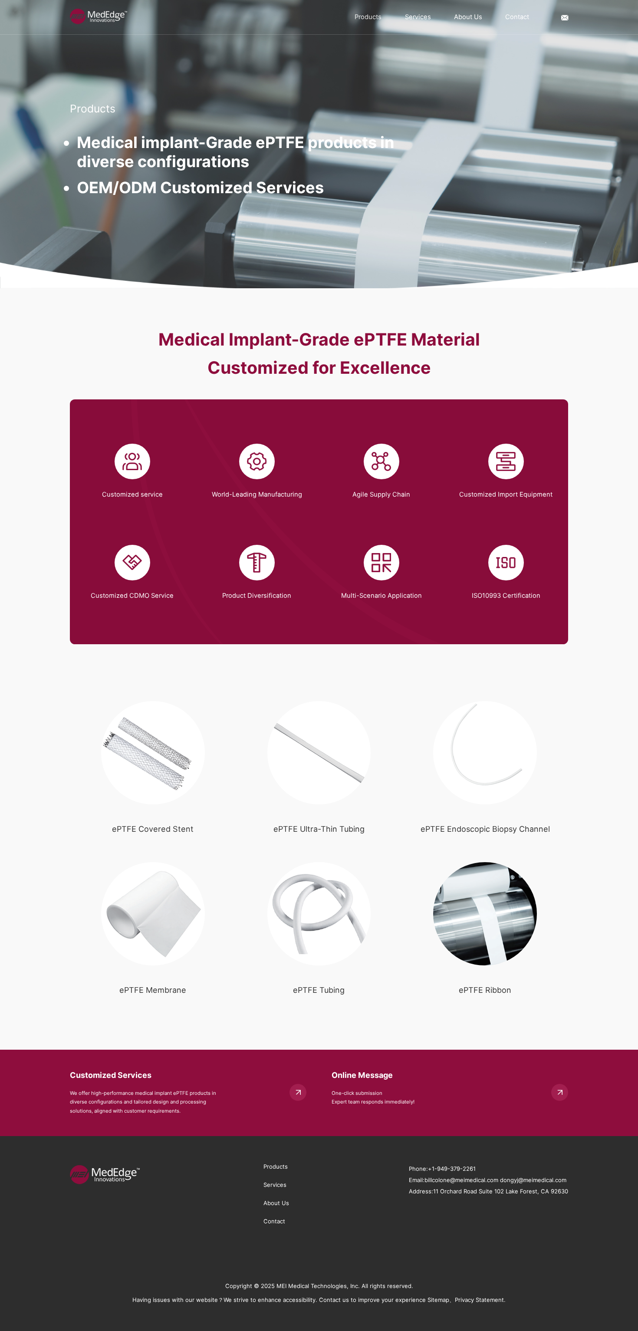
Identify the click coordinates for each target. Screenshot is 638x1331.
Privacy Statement (479, 1299)
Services (418, 17)
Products (368, 17)
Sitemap (438, 1299)
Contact (517, 17)
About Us (468, 17)
